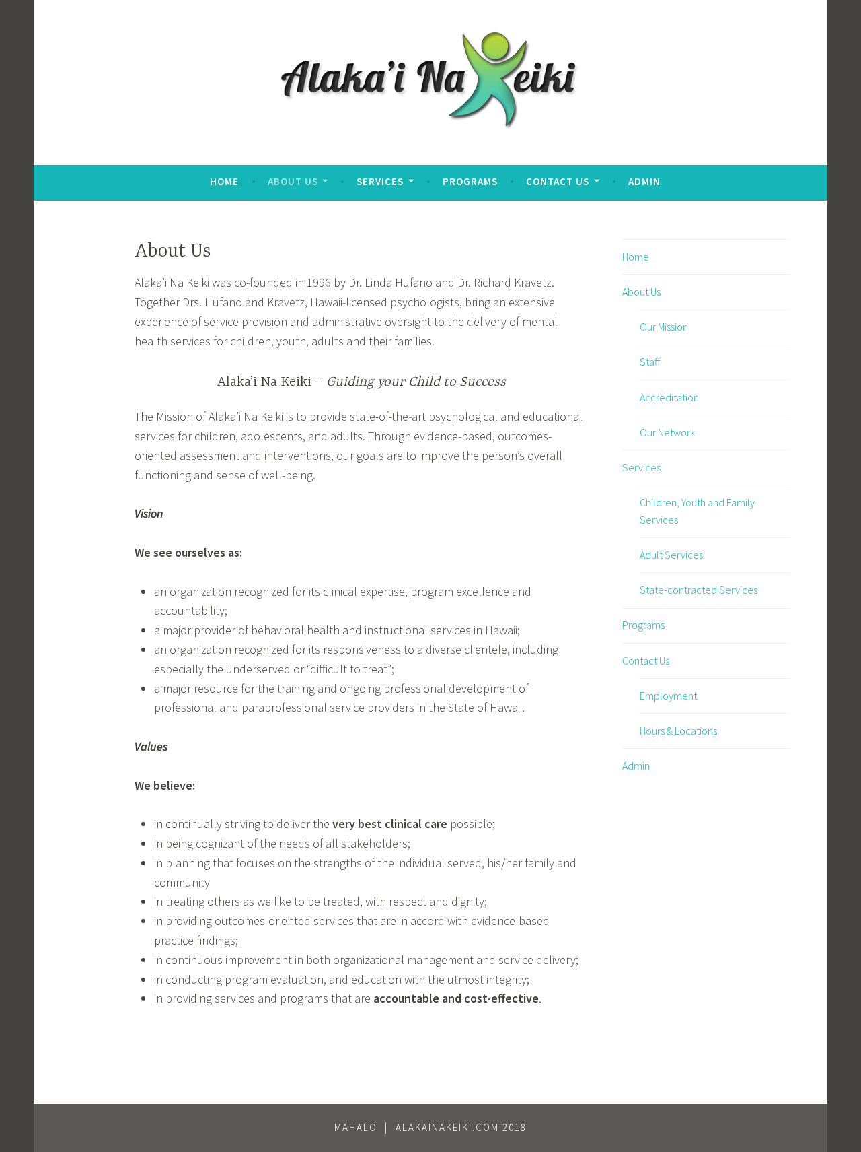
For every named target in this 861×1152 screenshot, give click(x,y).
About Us (293, 181)
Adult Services (671, 555)
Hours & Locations (678, 730)
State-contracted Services (698, 590)
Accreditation (669, 397)
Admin (644, 181)
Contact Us (557, 181)
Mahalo (355, 1127)
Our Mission (664, 326)
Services (380, 181)
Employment (668, 695)
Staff (650, 361)
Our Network (667, 432)
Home (224, 181)
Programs (470, 181)
